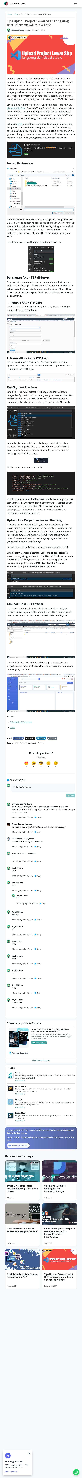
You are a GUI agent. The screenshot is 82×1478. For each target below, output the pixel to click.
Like (31, 817)
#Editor (15, 743)
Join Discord (10, 1471)
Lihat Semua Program (41, 1060)
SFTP (19, 124)
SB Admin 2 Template (21, 722)
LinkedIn (42, 738)
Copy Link (52, 738)
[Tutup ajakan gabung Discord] (29, 1453)
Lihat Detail (19, 1080)
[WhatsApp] (76, 1472)
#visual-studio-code (28, 743)
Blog (16, 14)
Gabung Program (38, 1042)
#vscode (41, 743)
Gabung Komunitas (19, 1145)
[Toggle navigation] (75, 3)
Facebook (19, 738)
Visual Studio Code (16, 108)
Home (9, 14)
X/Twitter (31, 738)
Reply (38, 817)
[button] (75, 3)
